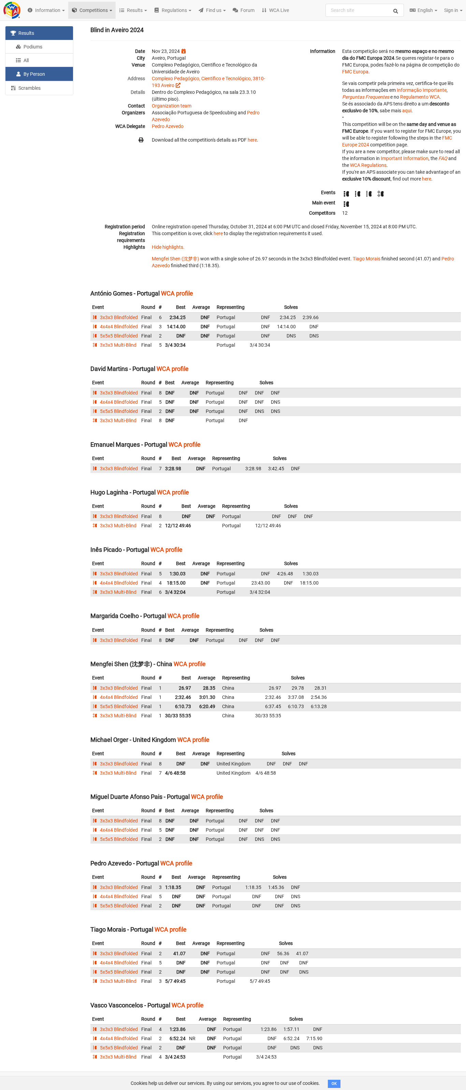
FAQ (442, 158)
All (26, 60)
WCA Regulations (368, 165)
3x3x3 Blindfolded (118, 317)
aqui (406, 110)
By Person (34, 74)
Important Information (404, 158)
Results (25, 33)
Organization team (171, 106)
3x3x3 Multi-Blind (117, 345)
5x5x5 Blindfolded (118, 336)
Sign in (451, 10)
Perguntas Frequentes (365, 97)
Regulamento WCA (420, 97)
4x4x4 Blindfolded (118, 326)
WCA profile (177, 293)
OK (334, 1083)
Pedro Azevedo (168, 126)
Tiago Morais (366, 258)
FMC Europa (355, 71)
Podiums (32, 46)
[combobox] (364, 10)
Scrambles (29, 88)
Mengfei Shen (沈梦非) (175, 258)
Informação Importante (422, 90)
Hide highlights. (168, 247)
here (252, 140)
